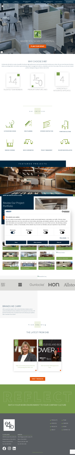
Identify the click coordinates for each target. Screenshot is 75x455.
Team (64, 420)
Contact (52, 6)
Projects (36, 6)
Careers (65, 423)
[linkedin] (14, 448)
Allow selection (37, 242)
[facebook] (4, 448)
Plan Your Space (37, 46)
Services (29, 6)
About (42, 6)
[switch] (29, 232)
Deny (16, 242)
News (46, 6)
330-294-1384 (24, 441)
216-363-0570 (9, 441)
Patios (5, 248)
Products (23, 6)
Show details (63, 238)
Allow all (59, 242)
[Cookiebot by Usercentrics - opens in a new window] (63, 212)
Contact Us (66, 430)
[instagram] (9, 448)
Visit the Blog (37, 379)
